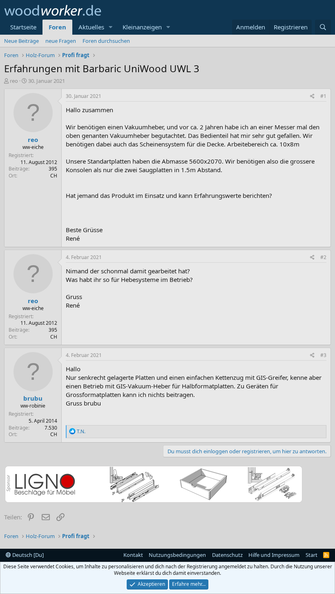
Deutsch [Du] (27, 555)
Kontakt (133, 555)
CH (53, 175)
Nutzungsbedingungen (177, 555)
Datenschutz (227, 555)
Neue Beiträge (21, 40)
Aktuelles (91, 27)
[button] (110, 27)
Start (311, 555)
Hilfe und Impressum (273, 555)
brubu (32, 398)
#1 (323, 96)
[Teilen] (312, 96)
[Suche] (323, 27)
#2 (323, 257)
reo (14, 80)
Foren (57, 27)
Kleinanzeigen (142, 27)
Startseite (23, 27)
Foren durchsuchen (106, 40)
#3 (323, 355)
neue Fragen (60, 40)
